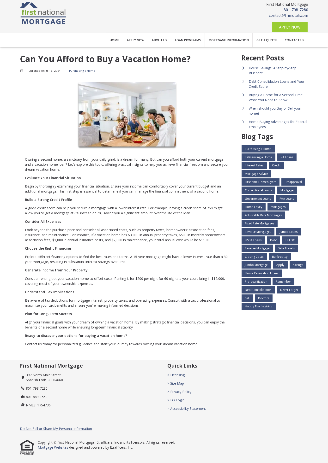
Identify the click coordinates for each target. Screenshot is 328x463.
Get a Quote (266, 40)
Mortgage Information (228, 40)
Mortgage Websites (53, 447)
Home (114, 40)
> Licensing (176, 375)
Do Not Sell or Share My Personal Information (56, 428)
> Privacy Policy (179, 391)
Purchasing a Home (82, 70)
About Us (159, 40)
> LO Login (175, 400)
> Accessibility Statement (186, 408)
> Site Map (175, 383)
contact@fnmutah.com (288, 15)
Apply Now (289, 27)
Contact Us (294, 40)
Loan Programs (188, 40)
